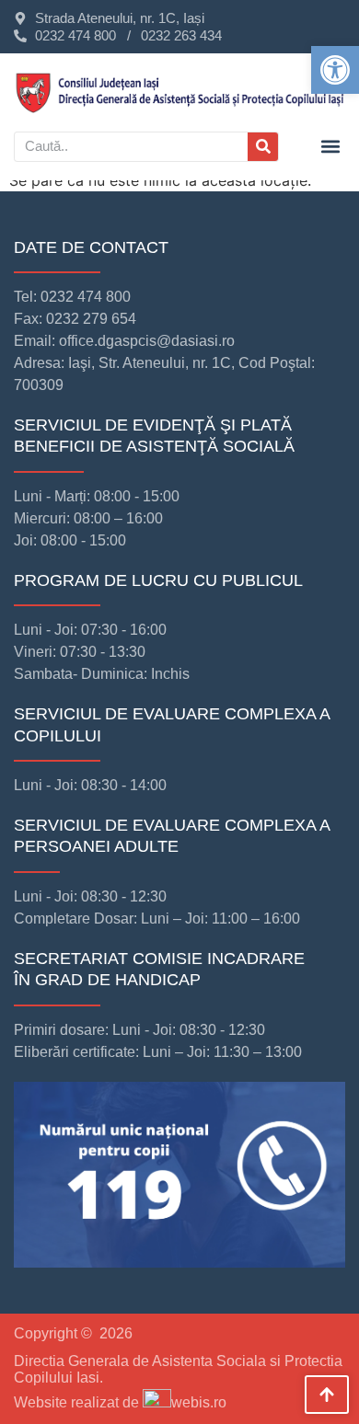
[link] (335, 70)
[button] (330, 147)
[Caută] (263, 146)
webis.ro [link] (198, 1402)
